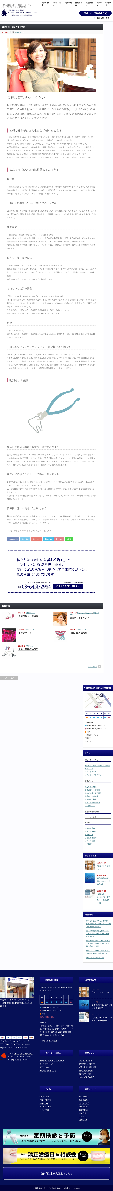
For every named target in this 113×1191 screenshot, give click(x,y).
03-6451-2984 (104, 18)
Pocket (59, 538)
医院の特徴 (83, 1096)
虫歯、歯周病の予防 (28, 649)
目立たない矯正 (90, 786)
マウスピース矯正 (85, 1060)
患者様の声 (89, 834)
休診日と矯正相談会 (49, 1041)
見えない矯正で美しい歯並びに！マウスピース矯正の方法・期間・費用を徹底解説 (98, 924)
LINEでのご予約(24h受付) (95, 13)
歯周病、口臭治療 (91, 796)
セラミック (89, 768)
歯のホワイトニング (79, 617)
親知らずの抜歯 (90, 799)
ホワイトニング (90, 772)
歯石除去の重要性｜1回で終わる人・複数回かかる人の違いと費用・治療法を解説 (98, 943)
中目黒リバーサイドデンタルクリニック (48, 1188)
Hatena (48, 538)
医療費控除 (83, 1110)
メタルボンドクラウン (93, 775)
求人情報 (88, 844)
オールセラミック (46, 1064)
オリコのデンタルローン (23, 1053)
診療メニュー (19, 32)
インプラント (25, 632)
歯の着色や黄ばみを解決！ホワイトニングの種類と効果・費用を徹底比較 (97, 933)
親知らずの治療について (95, 957)
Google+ (37, 538)
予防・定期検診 (90, 831)
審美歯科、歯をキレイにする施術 (97, 765)
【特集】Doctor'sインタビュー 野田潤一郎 (104, 898)
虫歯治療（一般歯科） (29, 616)
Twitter (25, 538)
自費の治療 (83, 1106)
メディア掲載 (90, 841)
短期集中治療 (90, 828)
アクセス (82, 1116)
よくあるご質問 (90, 838)
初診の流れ (83, 1100)
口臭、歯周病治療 (78, 632)
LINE (69, 538)
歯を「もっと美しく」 (84, 613)
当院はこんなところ (100, 992)
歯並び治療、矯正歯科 (93, 793)
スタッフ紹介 (84, 1103)
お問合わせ (83, 1120)
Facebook (13, 538)
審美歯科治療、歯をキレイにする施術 (104, 881)
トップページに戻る (9, 678)
